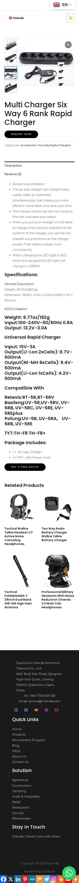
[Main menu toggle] (70, 18)
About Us (19, 756)
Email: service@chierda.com (39, 701)
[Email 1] (56, 710)
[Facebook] (26, 710)
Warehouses (21, 818)
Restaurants (21, 807)
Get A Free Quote (25, 466)
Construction (21, 785)
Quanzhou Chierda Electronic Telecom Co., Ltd (38, 665)
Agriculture (20, 780)
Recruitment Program (28, 740)
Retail (16, 802)
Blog (15, 745)
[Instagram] (46, 710)
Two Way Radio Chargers (54, 145)
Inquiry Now (21, 134)
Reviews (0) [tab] (12, 174)
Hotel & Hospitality (26, 796)
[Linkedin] (16, 710)
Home (17, 729)
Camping (19, 791)
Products (19, 734)
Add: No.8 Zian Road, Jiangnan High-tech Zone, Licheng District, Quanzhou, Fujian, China (39, 682)
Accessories (28, 145)
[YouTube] (36, 710)
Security (18, 813)
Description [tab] (13, 165)
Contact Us (20, 762)
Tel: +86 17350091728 (39, 696)
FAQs (16, 751)
